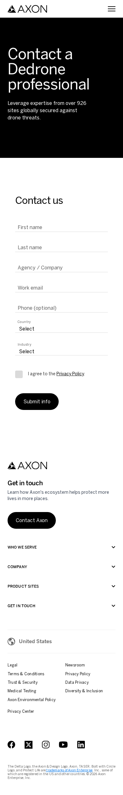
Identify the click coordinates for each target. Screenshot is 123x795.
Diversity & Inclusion (84, 691)
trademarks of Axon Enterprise (69, 770)
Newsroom (75, 665)
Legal (12, 665)
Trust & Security (23, 682)
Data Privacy (77, 682)
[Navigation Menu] (111, 9)
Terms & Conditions (26, 674)
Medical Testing (22, 691)
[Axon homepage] (27, 9)
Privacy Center (21, 711)
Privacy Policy (70, 374)
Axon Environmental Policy (32, 700)
